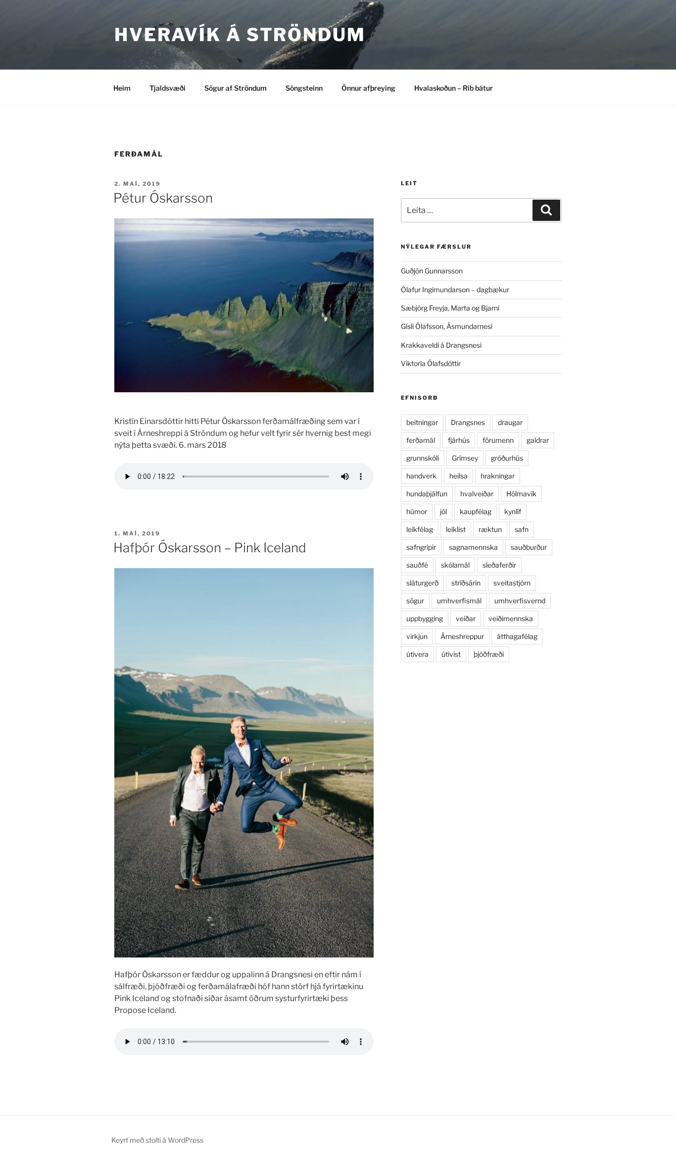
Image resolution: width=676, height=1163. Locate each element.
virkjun (417, 636)
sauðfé (417, 565)
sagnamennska (473, 547)
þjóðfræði (489, 654)
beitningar (422, 422)
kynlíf (512, 511)
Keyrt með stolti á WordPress (157, 1140)
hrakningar (498, 476)
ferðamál (420, 440)
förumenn (498, 440)
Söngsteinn (304, 88)
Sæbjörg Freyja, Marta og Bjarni (450, 308)
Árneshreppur (462, 636)
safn (522, 529)
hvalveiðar (476, 493)
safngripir (421, 547)
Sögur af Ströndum (235, 88)
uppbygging (424, 618)
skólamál (455, 565)
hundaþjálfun (426, 493)
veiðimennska (510, 618)
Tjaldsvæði (167, 88)
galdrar (538, 440)
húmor (416, 511)
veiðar (466, 618)
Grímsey (465, 458)
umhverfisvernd (519, 600)
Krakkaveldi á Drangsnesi (441, 345)
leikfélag (419, 529)
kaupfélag (475, 511)
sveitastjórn (512, 583)
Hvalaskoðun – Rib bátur (453, 88)
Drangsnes (468, 422)
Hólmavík (521, 493)
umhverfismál (459, 600)
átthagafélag (517, 636)
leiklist (456, 529)
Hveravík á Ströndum (240, 35)
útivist (451, 654)
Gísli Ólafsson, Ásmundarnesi (446, 326)
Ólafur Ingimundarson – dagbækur (455, 289)
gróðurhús (507, 458)
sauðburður (529, 547)
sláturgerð (422, 583)
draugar (510, 422)
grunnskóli (422, 458)
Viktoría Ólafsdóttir (431, 363)
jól (443, 511)
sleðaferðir (499, 565)
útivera (417, 654)
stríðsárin (466, 583)
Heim (122, 88)
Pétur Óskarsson (163, 198)
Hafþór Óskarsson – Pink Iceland (209, 547)
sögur (415, 600)
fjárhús (459, 440)
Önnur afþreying (368, 88)
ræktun (490, 529)
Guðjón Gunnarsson (432, 270)
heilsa (458, 476)
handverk (421, 476)
